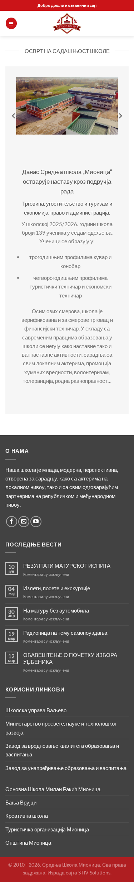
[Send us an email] (23, 521)
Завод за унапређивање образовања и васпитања (65, 768)
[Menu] (11, 23)
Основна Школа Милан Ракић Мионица (52, 789)
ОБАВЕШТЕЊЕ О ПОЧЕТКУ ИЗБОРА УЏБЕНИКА (70, 658)
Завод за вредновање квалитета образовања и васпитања (62, 749)
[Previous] (14, 115)
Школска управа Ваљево (35, 710)
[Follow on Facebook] (11, 521)
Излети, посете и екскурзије (56, 588)
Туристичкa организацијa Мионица (47, 829)
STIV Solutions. (94, 872)
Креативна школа (26, 815)
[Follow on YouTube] (35, 521)
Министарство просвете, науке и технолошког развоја (60, 727)
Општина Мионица (28, 842)
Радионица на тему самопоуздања (65, 632)
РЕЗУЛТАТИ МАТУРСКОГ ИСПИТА (66, 565)
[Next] (120, 115)
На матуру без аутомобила (56, 610)
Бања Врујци (20, 802)
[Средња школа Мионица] (67, 23)
